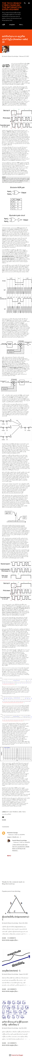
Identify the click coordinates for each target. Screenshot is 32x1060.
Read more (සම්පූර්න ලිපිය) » (10, 940)
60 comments (12, 989)
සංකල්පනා (12, 24)
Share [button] (4, 820)
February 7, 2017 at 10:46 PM (22, 842)
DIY (8, 811)
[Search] (25, 3)
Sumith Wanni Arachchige (19, 840)
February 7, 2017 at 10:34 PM (16, 834)
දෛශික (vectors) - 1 (11, 970)
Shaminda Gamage (12, 832)
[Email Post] (3, 817)
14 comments (12, 1043)
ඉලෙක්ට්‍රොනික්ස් (6, 814)
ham (20, 811)
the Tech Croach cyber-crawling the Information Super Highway (12, 6)
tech (24, 811)
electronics (14, 811)
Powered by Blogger (17, 1055)
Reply (9, 855)
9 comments (12, 938)
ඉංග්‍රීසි (3, 24)
